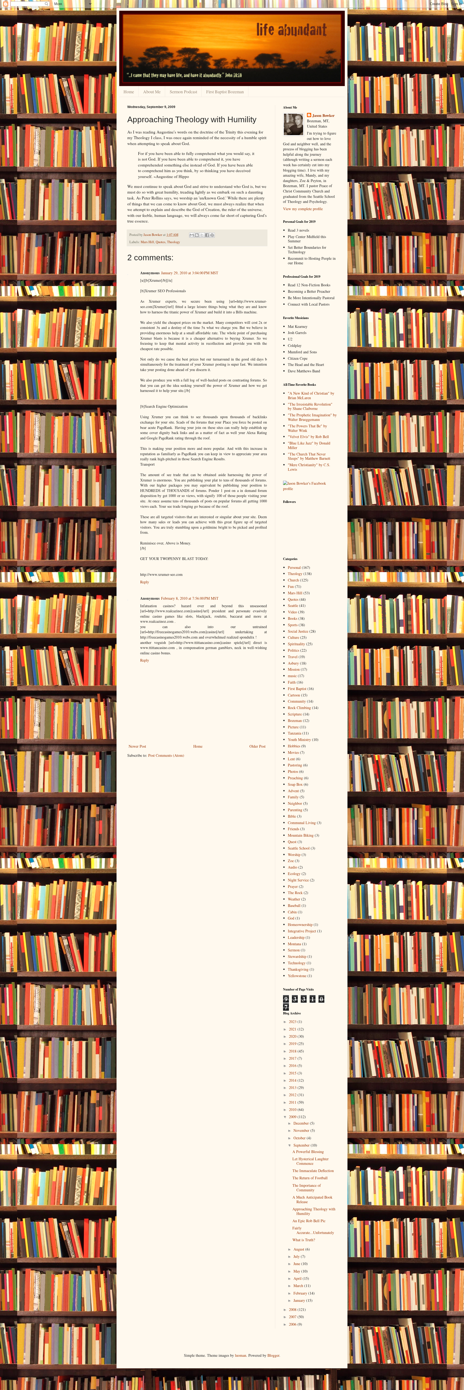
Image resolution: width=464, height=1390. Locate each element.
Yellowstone (297, 975)
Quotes (160, 242)
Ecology (294, 873)
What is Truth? (303, 1239)
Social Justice (298, 631)
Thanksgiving (298, 969)
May (297, 1271)
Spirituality (296, 643)
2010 (293, 1109)
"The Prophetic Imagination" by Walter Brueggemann (312, 417)
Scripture (295, 714)
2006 (293, 1324)
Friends (293, 828)
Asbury (293, 663)
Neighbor (295, 803)
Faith (292, 682)
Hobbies (294, 745)
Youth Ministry (299, 739)
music (292, 675)
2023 (293, 1021)
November (301, 1130)
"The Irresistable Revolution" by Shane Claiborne (310, 406)
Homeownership (300, 924)
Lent (291, 758)
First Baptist (297, 688)
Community (297, 701)
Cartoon (294, 695)
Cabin (292, 911)
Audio (292, 867)
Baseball (294, 905)
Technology (297, 962)
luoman (240, 1355)
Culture (293, 637)
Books (292, 618)
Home (129, 91)
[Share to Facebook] (207, 235)
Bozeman (295, 720)
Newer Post (137, 746)
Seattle (293, 605)
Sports (293, 624)
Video (292, 611)
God (291, 918)
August (299, 1249)
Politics (293, 650)
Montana (294, 943)
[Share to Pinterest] (212, 235)
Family (293, 796)
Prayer (293, 886)
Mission (294, 669)
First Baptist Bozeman (225, 91)
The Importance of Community (306, 1187)
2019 (293, 1043)
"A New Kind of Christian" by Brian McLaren (311, 395)
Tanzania (294, 733)
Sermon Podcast (183, 91)
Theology (173, 242)
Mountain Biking (301, 835)
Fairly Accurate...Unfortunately (313, 1230)
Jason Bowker (323, 115)
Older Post (257, 746)
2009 (293, 1116)
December (301, 1123)
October (300, 1137)
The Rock (295, 892)
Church (293, 580)
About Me (152, 91)
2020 (293, 1036)
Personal (294, 567)
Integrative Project (302, 930)
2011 (293, 1102)
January (299, 1300)
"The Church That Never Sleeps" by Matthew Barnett (309, 456)
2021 (293, 1029)
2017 (293, 1058)
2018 (293, 1051)
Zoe (291, 860)
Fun (291, 586)
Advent (293, 790)
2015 (293, 1073)
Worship (294, 854)
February (300, 1293)
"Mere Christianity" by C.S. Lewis (309, 467)
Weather (294, 899)
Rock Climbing (299, 707)
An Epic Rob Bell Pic (308, 1220)
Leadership (296, 937)
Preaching (295, 777)
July (297, 1256)
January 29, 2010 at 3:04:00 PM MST (189, 272)
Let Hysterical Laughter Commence (310, 1161)
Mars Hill (147, 242)
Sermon (294, 949)
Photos (293, 771)
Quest (292, 841)
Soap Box (295, 784)
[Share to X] (202, 235)
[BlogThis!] (197, 235)
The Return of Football (310, 1177)
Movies (293, 752)
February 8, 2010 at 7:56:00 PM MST (190, 598)
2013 (293, 1087)
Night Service (298, 880)
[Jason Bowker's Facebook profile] (310, 488)
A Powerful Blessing (308, 1151)
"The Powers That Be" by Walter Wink (307, 428)
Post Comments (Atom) (166, 755)
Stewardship (297, 956)
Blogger (273, 1355)
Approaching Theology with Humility (313, 1211)
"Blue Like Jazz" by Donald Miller (309, 445)
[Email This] (191, 235)
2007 (293, 1316)
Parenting (295, 809)
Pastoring (295, 765)
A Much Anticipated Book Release (312, 1199)
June (297, 1263)
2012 (293, 1094)
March (298, 1285)
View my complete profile (303, 208)
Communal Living (302, 822)
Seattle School (299, 848)
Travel (293, 656)
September (302, 1145)
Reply (144, 581)
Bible (292, 816)
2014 (293, 1080)
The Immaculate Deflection (313, 1170)
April (298, 1278)
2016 (293, 1065)
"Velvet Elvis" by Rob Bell (308, 436)
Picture (293, 726)
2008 (293, 1309)
